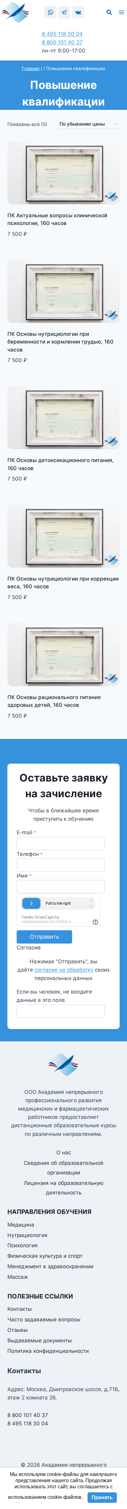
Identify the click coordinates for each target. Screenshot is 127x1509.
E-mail (26, 832)
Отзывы (17, 1330)
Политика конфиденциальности (48, 1351)
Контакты (19, 1309)
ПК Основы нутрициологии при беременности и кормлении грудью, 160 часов (60, 342)
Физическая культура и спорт (45, 1256)
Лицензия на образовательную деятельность (64, 1188)
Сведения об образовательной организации (63, 1168)
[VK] (78, 12)
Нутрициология (27, 1235)
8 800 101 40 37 (62, 42)
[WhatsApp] (50, 12)
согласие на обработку (64, 970)
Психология (22, 1245)
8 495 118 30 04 (62, 34)
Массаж (17, 1277)
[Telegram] (64, 12)
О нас (63, 1152)
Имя (24, 876)
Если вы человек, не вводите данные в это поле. (54, 996)
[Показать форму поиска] (109, 12)
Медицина (20, 1225)
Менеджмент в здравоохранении (50, 1266)
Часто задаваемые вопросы (43, 1319)
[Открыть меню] (122, 12)
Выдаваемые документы (39, 1340)
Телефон (30, 854)
